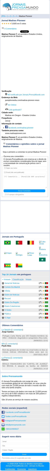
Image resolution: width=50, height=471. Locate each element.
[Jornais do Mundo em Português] (20, 11)
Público (8, 314)
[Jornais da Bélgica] (31, 243)
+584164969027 (12, 429)
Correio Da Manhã (12, 287)
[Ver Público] (40, 314)
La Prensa (6, 358)
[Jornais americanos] (7, 16)
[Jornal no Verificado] (3, 284)
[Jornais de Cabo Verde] (43, 243)
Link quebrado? (15, 110)
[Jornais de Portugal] (20, 243)
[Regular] (4, 24)
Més (3, 344)
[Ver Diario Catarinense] (40, 306)
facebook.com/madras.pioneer (20, 128)
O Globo (8, 310)
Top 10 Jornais (9, 274)
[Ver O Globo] (40, 310)
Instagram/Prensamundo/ (15, 421)
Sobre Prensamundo (12, 376)
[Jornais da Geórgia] (20, 254)
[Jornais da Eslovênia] (43, 254)
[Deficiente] (2, 24)
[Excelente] (10, 24)
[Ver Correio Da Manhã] (40, 287)
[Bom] (6, 24)
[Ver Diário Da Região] (40, 303)
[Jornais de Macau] (43, 260)
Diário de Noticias (12, 295)
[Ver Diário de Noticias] (40, 295)
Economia (21, 469)
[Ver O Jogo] (40, 318)
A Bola (7, 291)
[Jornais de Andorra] (43, 248)
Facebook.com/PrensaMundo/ (17, 412)
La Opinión (6, 330)
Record (8, 299)
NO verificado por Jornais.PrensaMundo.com (26, 95)
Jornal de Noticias (12, 283)
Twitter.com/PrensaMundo (16, 416)
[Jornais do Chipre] (8, 253)
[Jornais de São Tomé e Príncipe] (8, 266)
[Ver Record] (40, 299)
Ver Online (11, 105)
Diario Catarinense (12, 306)
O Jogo (7, 318)
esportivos (32, 469)
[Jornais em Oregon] (13, 16)
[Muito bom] (8, 24)
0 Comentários (10, 29)
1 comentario (17, 330)
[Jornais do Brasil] (8, 243)
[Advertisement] (25, 63)
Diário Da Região (12, 302)
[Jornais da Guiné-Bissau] (20, 266)
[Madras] (16, 16)
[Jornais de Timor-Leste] (31, 254)
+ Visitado (6, 279)
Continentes (10, 469)
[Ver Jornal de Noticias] (40, 283)
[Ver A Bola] (40, 291)
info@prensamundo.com (15, 425)
